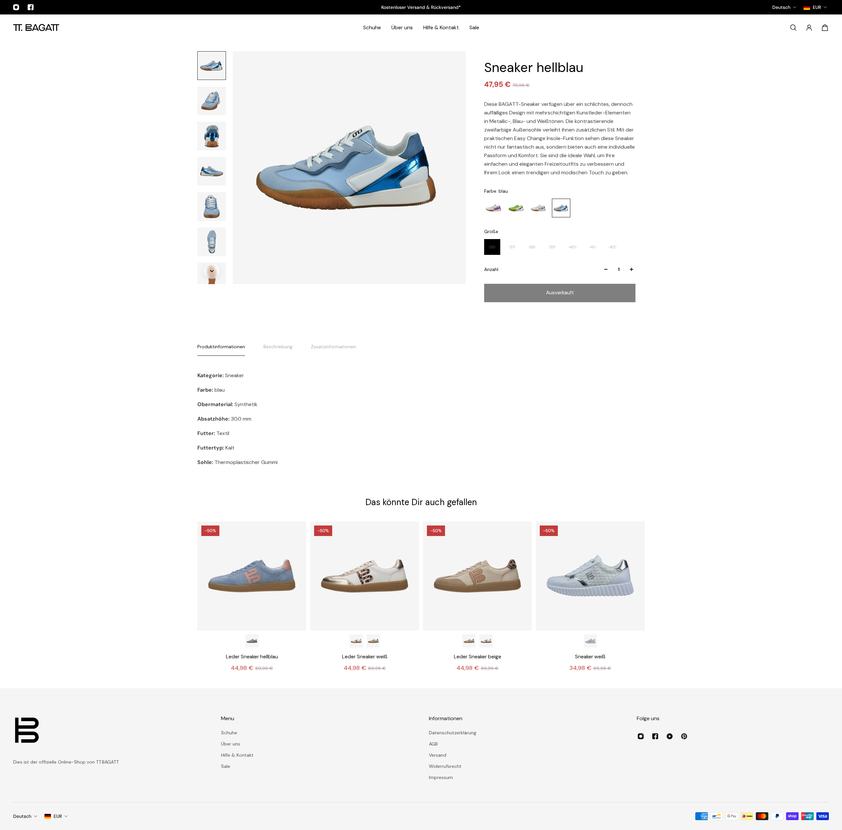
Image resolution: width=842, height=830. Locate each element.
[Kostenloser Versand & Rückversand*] (421, 7)
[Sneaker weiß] (590, 576)
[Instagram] (16, 7)
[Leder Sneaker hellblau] (251, 576)
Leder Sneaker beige (477, 656)
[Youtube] (669, 736)
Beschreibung (277, 347)
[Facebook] (30, 7)
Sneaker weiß (590, 656)
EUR (58, 816)
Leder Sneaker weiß (364, 656)
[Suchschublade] (793, 27)
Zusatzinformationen (333, 347)
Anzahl (491, 269)
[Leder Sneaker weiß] (364, 576)
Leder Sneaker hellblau (252, 656)
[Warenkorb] (825, 27)
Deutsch (22, 816)
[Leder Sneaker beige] (373, 640)
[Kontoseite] (809, 27)
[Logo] (36, 27)
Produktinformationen (221, 347)
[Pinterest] (684, 736)
